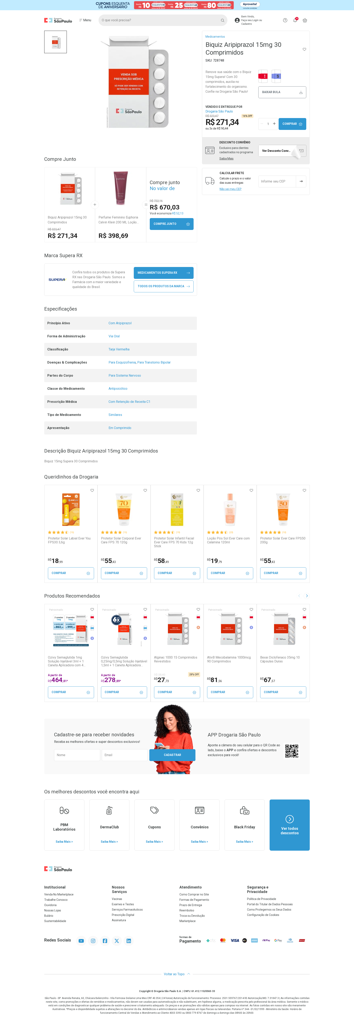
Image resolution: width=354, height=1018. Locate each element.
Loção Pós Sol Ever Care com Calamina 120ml (228, 540)
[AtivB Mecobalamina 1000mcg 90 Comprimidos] (230, 629)
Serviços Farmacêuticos (127, 909)
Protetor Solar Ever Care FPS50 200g (282, 540)
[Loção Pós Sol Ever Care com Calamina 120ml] (230, 510)
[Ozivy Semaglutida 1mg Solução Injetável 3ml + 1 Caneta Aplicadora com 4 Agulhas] (71, 629)
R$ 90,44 (222, 128)
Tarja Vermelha (119, 349)
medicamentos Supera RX (157, 272)
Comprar (290, 123)
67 (267, 680)
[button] (55, 42)
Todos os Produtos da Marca (161, 286)
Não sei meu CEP (231, 189)
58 (161, 560)
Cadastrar (172, 755)
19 (214, 560)
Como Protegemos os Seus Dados (269, 909)
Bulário (48, 915)
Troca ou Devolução (192, 915)
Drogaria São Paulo (219, 111)
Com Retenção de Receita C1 (129, 402)
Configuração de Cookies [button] (263, 915)
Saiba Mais (226, 158)
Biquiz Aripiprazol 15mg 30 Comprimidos (67, 219)
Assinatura (119, 920)
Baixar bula (271, 92)
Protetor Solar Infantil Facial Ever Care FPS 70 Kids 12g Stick (174, 542)
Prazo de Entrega (190, 905)
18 (55, 560)
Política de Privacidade (261, 899)
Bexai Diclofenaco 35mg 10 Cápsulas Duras (280, 659)
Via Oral (114, 336)
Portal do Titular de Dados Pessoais (270, 904)
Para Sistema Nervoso (125, 375)
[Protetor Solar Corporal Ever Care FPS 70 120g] (124, 510)
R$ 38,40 (159, 674)
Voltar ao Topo (174, 974)
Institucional (55, 887)
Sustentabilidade (55, 921)
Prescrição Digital (123, 915)
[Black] (177, 5)
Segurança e (257, 889)
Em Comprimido (120, 428)
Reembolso (186, 910)
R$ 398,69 (113, 235)
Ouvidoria (50, 905)
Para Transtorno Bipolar (154, 362)
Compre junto (165, 223)
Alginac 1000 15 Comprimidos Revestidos (175, 659)
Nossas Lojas (52, 910)
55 (108, 560)
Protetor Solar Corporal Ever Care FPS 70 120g (121, 540)
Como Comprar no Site (194, 894)
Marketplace (187, 921)
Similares (115, 415)
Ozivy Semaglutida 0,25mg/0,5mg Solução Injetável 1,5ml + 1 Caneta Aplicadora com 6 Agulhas (124, 661)
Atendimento (190, 887)
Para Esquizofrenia (122, 362)
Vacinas (117, 899)
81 (214, 680)
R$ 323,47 (54, 229)
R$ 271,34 (62, 235)
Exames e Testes (123, 904)
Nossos (119, 889)
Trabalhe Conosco (56, 899)
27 (161, 680)
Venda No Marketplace (59, 894)
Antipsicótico (118, 389)
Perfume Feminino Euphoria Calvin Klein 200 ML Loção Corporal (118, 220)
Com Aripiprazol (120, 323)
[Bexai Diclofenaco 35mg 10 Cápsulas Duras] (283, 629)
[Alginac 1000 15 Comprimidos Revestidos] (177, 629)
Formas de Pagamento (194, 899)
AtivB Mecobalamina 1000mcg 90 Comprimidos (229, 659)
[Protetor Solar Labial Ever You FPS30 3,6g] (71, 510)
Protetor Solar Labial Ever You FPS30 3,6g (69, 540)
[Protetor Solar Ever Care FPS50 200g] (283, 510)
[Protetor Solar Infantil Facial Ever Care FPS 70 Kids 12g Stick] (177, 510)
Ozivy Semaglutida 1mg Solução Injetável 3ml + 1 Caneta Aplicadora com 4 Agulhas (66, 661)
